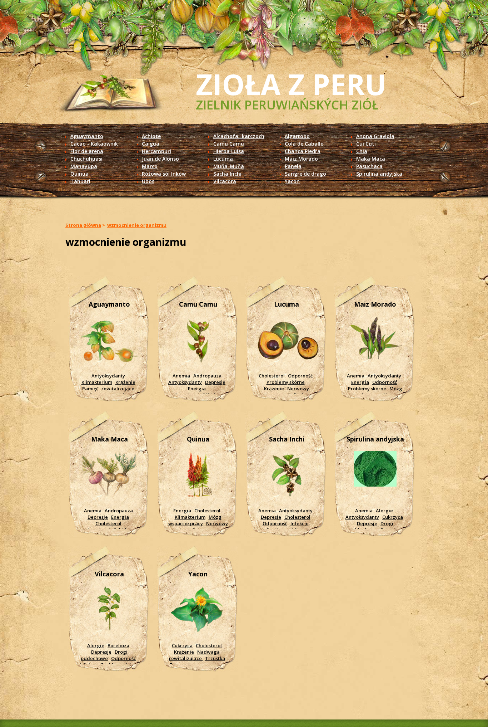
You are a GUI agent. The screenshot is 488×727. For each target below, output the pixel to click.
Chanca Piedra (302, 151)
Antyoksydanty (108, 375)
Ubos (148, 181)
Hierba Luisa (228, 151)
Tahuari (80, 181)
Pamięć (90, 388)
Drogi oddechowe (372, 526)
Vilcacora (224, 181)
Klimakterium (96, 382)
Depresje (215, 382)
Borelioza (118, 645)
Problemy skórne (286, 382)
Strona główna (83, 225)
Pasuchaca (369, 166)
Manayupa (83, 166)
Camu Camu (228, 143)
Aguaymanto (86, 136)
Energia (197, 388)
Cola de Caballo (304, 143)
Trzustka (215, 658)
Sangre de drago (305, 173)
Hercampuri (156, 151)
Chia (361, 151)
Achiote (151, 136)
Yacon (292, 181)
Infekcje (299, 523)
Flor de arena (86, 151)
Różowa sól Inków (164, 173)
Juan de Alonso (160, 158)
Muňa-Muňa (228, 166)
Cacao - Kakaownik (94, 143)
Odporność (300, 375)
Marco (150, 166)
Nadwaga (208, 652)
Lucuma (223, 158)
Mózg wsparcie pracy (374, 391)
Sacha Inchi (227, 173)
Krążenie (125, 382)
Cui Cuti (366, 143)
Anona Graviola (375, 136)
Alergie (384, 510)
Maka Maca (370, 158)
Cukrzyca (392, 517)
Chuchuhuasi (86, 158)
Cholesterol (272, 375)
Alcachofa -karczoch (238, 136)
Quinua (79, 173)
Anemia (182, 375)
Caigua (150, 143)
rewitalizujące (118, 388)
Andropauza (207, 375)
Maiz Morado (301, 158)
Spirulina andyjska (379, 173)
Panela (293, 166)
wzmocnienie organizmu (136, 225)
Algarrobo (297, 136)
